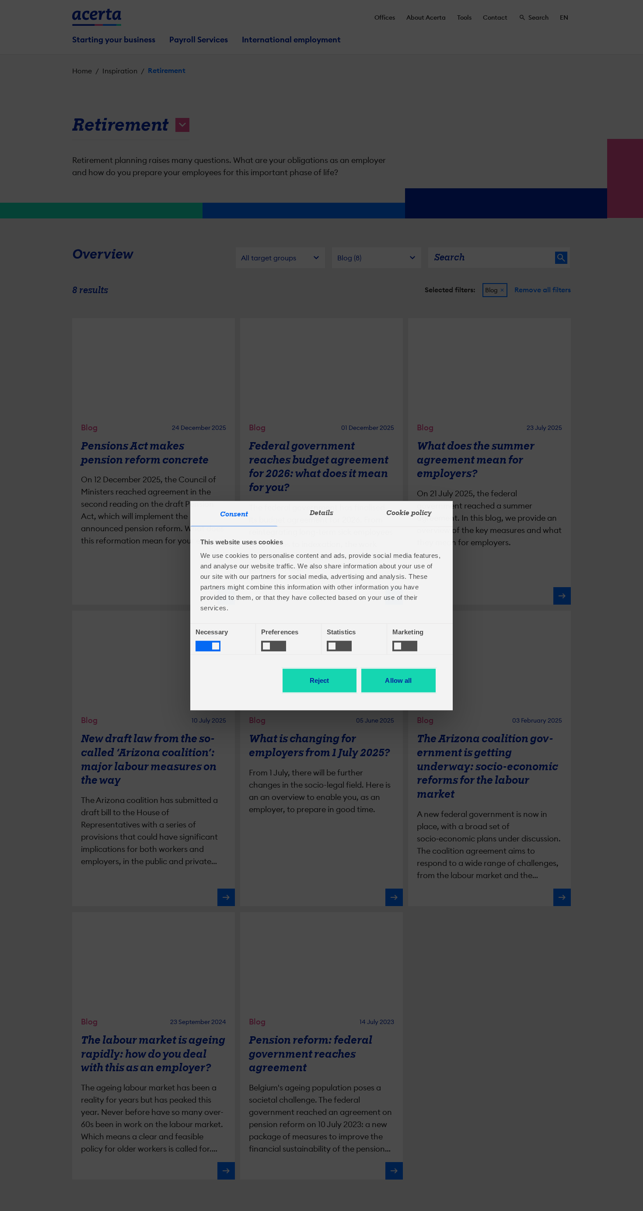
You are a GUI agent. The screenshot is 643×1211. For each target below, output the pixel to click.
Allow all (398, 680)
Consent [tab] (234, 514)
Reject (319, 680)
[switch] (273, 645)
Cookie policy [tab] (409, 513)
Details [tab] (322, 513)
